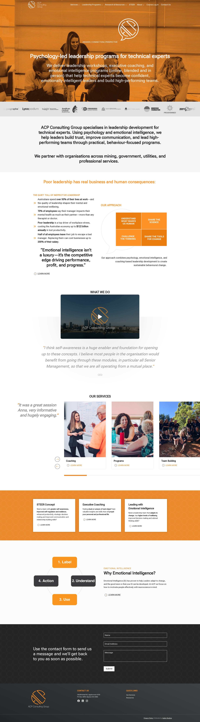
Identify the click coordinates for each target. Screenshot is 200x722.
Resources (130, 698)
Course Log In (153, 4)
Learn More (44, 273)
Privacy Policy (148, 718)
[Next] (57, 459)
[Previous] (57, 466)
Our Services (130, 695)
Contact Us (166, 4)
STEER (132, 4)
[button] (100, 317)
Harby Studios (167, 718)
